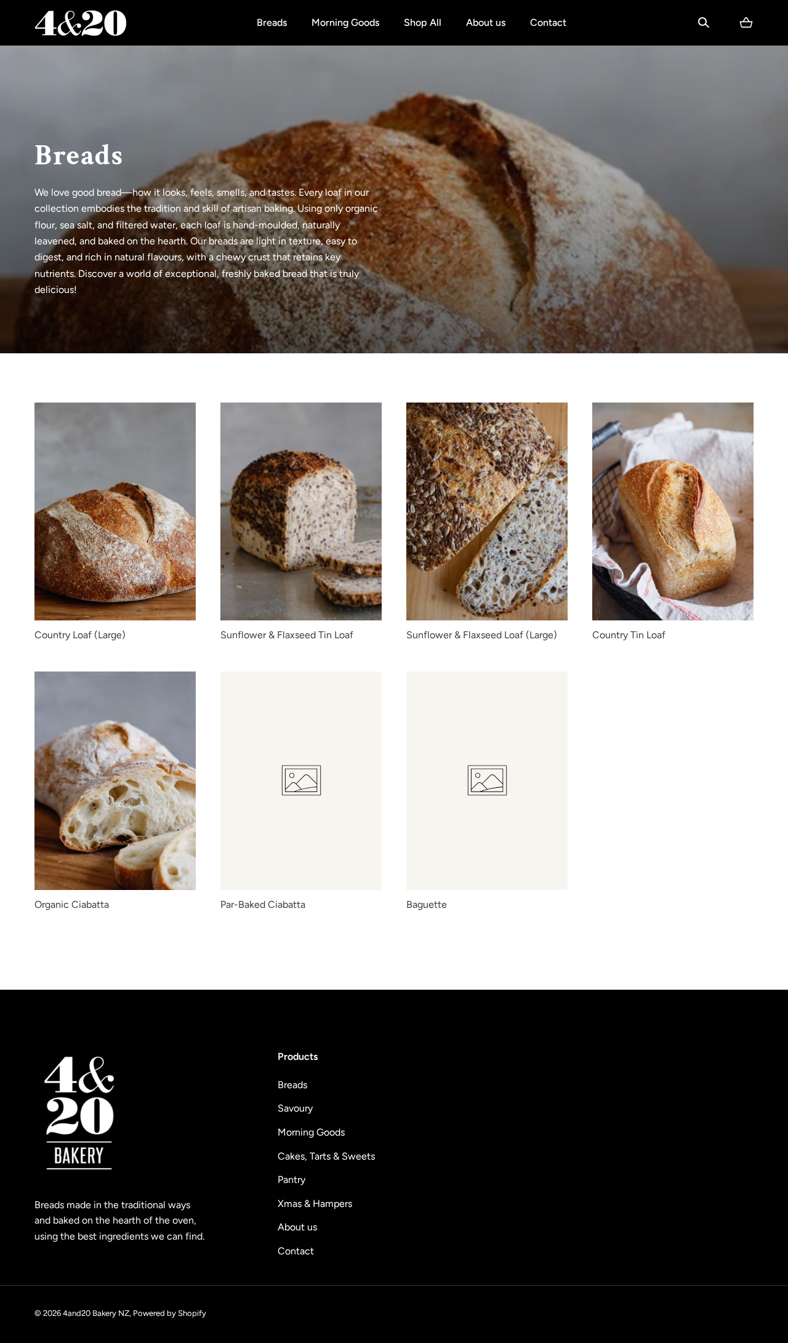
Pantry (291, 1179)
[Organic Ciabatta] (115, 781)
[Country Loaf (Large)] (115, 512)
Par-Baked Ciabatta (262, 904)
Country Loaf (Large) (80, 635)
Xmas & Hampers (315, 1203)
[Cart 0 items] (746, 22)
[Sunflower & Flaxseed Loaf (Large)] (487, 512)
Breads (272, 22)
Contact (548, 22)
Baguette (426, 904)
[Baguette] (487, 781)
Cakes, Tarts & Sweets (326, 1156)
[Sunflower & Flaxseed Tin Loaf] (301, 512)
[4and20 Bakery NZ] (80, 23)
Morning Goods (345, 22)
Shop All (422, 22)
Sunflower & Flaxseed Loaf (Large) (481, 635)
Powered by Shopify (169, 1313)
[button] (703, 22)
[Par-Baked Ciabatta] (301, 781)
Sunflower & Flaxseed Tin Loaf (286, 635)
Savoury (295, 1108)
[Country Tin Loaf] (673, 512)
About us (485, 22)
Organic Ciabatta (71, 904)
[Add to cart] (173, 598)
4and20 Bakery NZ (96, 1313)
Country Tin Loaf (628, 635)
